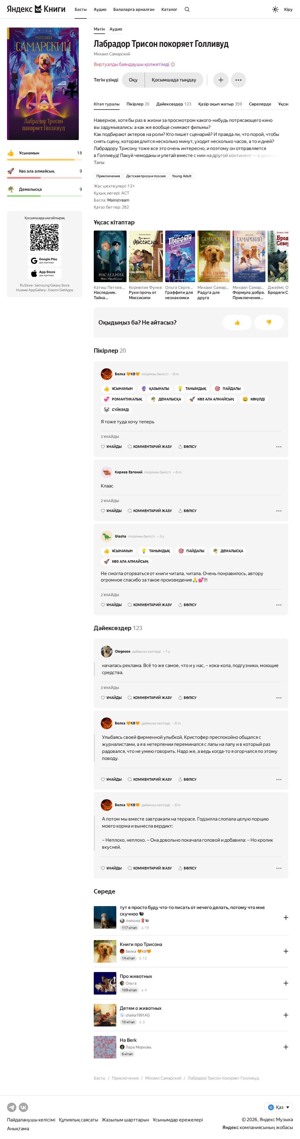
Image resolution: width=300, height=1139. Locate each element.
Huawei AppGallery (31, 290)
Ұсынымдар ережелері (178, 1120)
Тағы (99, 162)
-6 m (178, 472)
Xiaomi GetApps (60, 290)
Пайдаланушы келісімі (31, 1120)
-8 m (175, 374)
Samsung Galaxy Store (52, 285)
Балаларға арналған (133, 9)
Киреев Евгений (128, 472)
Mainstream (118, 200)
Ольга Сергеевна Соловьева (193, 287)
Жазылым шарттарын (125, 1120)
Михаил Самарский (112, 54)
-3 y (161, 536)
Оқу (133, 80)
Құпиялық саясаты (78, 1120)
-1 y (167, 651)
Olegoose (122, 651)
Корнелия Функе (145, 287)
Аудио (100, 9)
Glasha (120, 536)
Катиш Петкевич (110, 287)
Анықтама (18, 1128)
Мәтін (99, 29)
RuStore (26, 285)
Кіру (288, 9)
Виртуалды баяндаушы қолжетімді (131, 64)
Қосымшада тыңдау (174, 80)
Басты (81, 9)
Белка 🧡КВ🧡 (127, 374)
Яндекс (230, 1127)
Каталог (169, 9)
